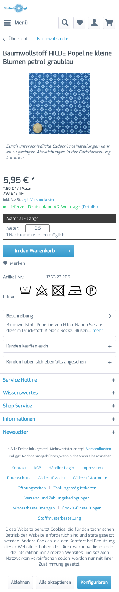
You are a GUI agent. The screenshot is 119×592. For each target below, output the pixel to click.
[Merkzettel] (79, 23)
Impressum (92, 467)
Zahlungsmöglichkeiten (74, 488)
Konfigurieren (94, 582)
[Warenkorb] (109, 23)
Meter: (12, 228)
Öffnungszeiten (32, 488)
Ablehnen (20, 582)
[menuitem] (15, 23)
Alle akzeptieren (55, 582)
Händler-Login (61, 467)
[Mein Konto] (94, 23)
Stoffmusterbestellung (59, 518)
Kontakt (19, 467)
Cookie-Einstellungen (82, 508)
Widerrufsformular (90, 478)
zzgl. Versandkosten (38, 199)
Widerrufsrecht (51, 478)
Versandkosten (98, 448)
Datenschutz (18, 478)
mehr (97, 330)
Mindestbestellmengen (34, 508)
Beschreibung (19, 316)
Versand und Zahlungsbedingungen (57, 498)
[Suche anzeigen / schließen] (64, 23)
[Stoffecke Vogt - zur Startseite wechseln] (16, 8)
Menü (21, 22)
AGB (37, 467)
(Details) (89, 207)
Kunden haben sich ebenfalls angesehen (46, 362)
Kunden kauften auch (27, 346)
